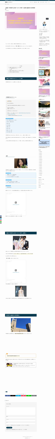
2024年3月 (40, 167)
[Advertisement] (21, 35)
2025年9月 (40, 151)
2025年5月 (40, 154)
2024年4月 (40, 165)
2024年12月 (40, 159)
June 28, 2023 (20, 115)
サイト (7, 422)
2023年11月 (40, 173)
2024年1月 (40, 170)
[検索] (49, 0)
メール (7, 419)
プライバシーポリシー (29, 436)
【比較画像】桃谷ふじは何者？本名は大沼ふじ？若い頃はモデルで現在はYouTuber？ (23, 364)
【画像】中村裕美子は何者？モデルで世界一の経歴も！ (16, 70)
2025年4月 (40, 156)
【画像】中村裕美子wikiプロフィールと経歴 (15, 67)
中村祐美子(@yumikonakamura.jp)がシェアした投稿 (16, 214)
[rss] (48, 0)
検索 (47, 18)
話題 (40, 185)
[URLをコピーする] (34, 395)
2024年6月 (40, 162)
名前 (7, 416)
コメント (7, 406)
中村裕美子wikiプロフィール (14, 68)
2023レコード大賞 (42, 179)
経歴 (11, 69)
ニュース (41, 182)
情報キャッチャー (8, 2)
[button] (7, 395)
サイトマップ (24, 436)
